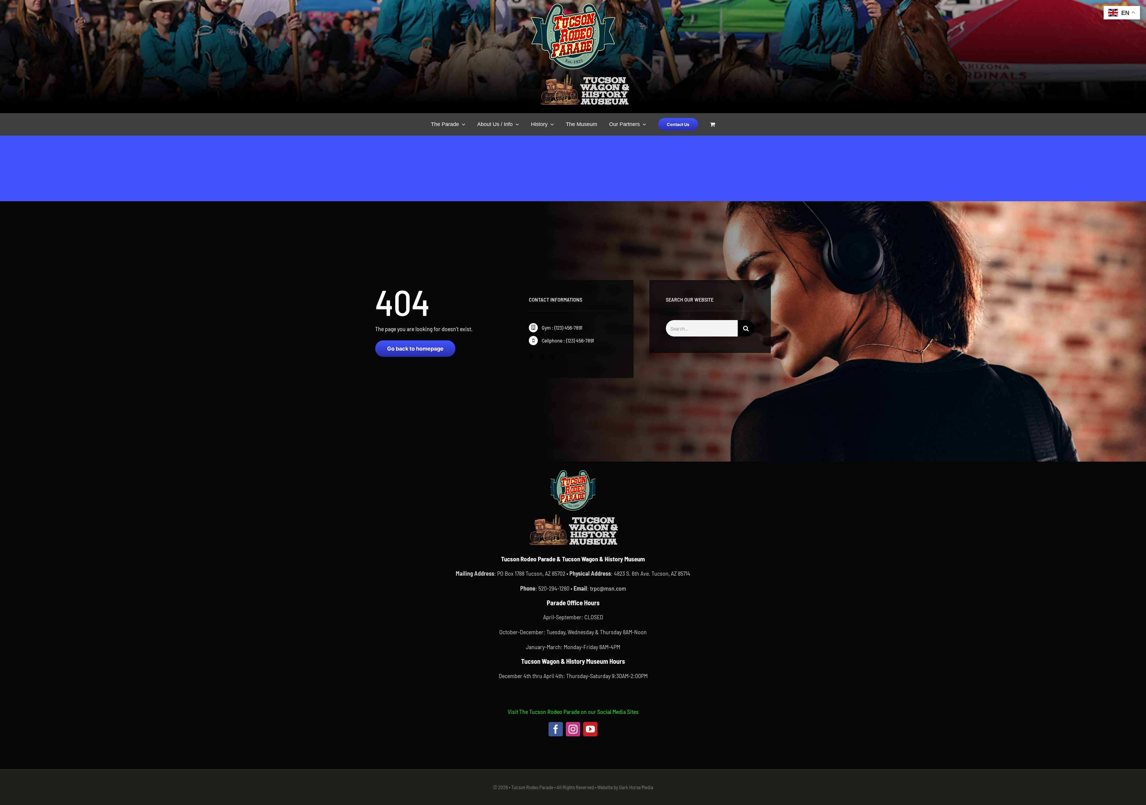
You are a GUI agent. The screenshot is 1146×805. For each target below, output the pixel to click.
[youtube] (590, 729)
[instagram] (552, 356)
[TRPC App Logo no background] (573, 470)
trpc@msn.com (608, 588)
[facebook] (531, 356)
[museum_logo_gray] (584, 75)
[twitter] (542, 356)
